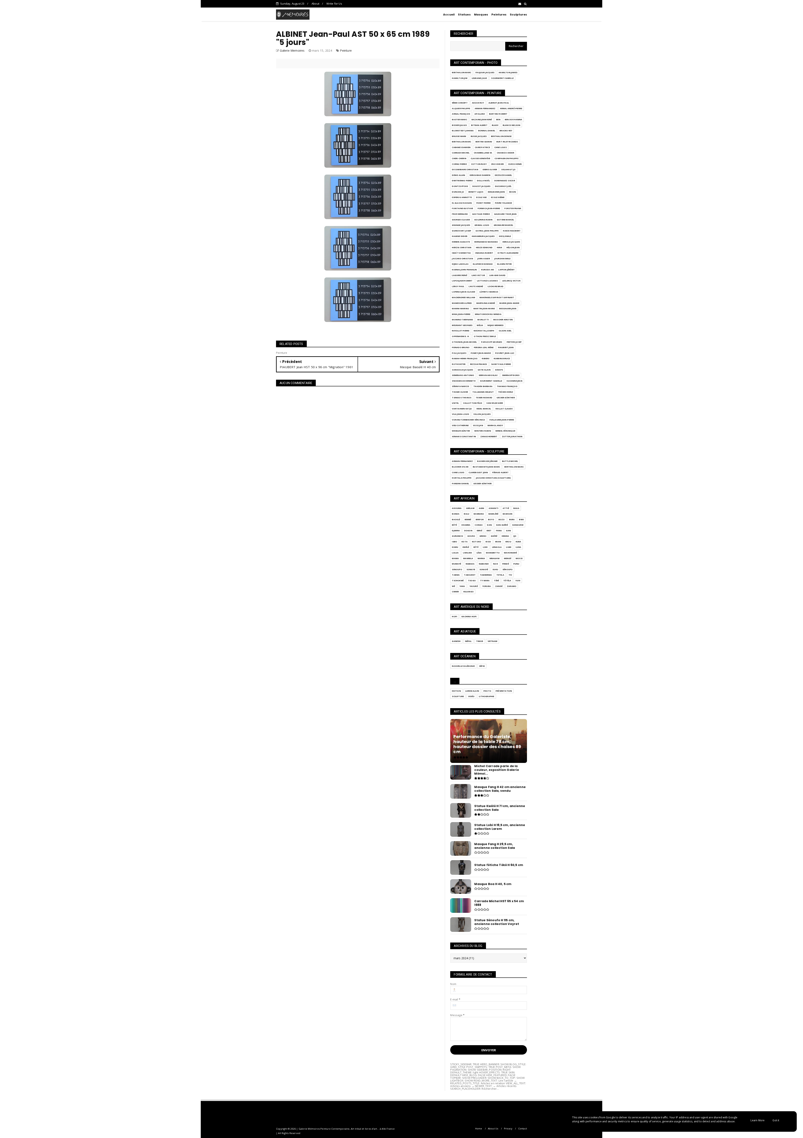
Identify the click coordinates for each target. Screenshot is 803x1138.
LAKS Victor (478, 275)
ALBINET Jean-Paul (498, 102)
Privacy (508, 1128)
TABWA (456, 574)
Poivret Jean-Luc (504, 353)
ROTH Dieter (458, 364)
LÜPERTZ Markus (488, 291)
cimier (455, 591)
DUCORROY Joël (503, 186)
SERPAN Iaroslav (488, 375)
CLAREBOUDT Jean (478, 472)
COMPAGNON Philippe (506, 158)
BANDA (455, 513)
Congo (479, 525)
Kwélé (466, 547)
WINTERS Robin (482, 430)
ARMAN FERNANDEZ (485, 108)
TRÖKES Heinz (505, 392)
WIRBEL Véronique (505, 430)
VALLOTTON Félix (472, 403)
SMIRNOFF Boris (511, 375)
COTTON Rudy (479, 164)
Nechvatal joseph (484, 330)
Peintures (498, 15)
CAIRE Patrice (482, 147)
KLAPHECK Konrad (483, 264)
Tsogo (472, 580)
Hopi (454, 616)
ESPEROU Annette (462, 197)
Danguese (518, 525)
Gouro (471, 536)
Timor (479, 641)
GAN (508, 530)
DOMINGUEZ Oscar (504, 180)
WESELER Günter (461, 430)
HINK (499, 247)
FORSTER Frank (512, 208)
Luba (518, 547)
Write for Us (334, 3)
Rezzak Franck (478, 364)
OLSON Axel (505, 330)
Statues (464, 15)
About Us (493, 1128)
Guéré (494, 536)
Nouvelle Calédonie (463, 666)
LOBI (485, 547)
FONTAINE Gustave (462, 208)
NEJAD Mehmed (495, 325)
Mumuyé (456, 563)
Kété (475, 547)
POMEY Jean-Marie (481, 353)
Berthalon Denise (501, 136)
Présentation (504, 691)
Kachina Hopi (469, 616)
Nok (495, 563)
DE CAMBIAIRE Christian (465, 169)
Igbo (454, 541)
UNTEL (455, 403)
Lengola (497, 547)
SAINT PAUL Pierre (501, 364)
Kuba (518, 541)
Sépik (482, 666)
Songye (471, 569)
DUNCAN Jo (458, 191)
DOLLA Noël (483, 180)
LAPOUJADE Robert (462, 280)
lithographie (486, 696)
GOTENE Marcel (505, 219)
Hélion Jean (513, 247)
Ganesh (456, 641)
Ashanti (493, 508)
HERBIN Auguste (461, 241)
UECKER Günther (506, 397)
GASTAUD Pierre (481, 214)
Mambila (468, 558)
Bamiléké (493, 513)
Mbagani (495, 558)
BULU (466, 513)
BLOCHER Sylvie (460, 466)
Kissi (488, 541)
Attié (506, 508)
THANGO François (507, 386)
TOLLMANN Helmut (483, 392)
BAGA (516, 508)
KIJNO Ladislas (460, 264)
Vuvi (517, 580)
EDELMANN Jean (496, 191)
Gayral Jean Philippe (487, 230)
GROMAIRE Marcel (503, 225)
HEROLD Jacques (511, 241)
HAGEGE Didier (459, 236)
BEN (498, 119)
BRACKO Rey (506, 130)
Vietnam (492, 641)
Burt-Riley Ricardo (507, 141)
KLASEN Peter (504, 264)
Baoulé (456, 519)
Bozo (502, 519)
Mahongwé (510, 552)
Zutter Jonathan (512, 436)
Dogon (468, 530)
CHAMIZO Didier (505, 152)
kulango (468, 591)
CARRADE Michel (460, 152)
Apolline (479, 113)
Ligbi (508, 547)
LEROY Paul (458, 286)
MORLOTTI (483, 319)
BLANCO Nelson (511, 125)
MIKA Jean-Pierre (461, 314)
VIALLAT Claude (504, 408)
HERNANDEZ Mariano (486, 241)
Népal (468, 641)
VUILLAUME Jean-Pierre (501, 419)
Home (478, 1128)
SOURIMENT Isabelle (502, 78)
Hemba (505, 536)
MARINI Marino (460, 308)
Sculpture (458, 696)
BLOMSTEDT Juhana (463, 130)
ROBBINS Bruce (502, 358)
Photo (487, 691)
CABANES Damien (461, 147)
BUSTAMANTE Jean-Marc (486, 466)
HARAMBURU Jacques (483, 236)
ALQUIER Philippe (461, 108)
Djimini (456, 530)
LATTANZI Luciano (487, 280)
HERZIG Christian (461, 247)
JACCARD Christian (462, 258)
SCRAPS (499, 369)
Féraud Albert (500, 472)
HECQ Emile (505, 236)
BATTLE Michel (510, 461)
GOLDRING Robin (483, 219)
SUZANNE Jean (514, 380)
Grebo (482, 536)
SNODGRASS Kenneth (463, 380)
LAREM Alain (472, 691)
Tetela (500, 574)
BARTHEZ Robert (498, 113)
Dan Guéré (502, 525)
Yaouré (473, 586)
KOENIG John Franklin (464, 269)
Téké (496, 580)
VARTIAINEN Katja (462, 408)
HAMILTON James (508, 72)
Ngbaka (470, 563)
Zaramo (511, 586)
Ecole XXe (481, 197)
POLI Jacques (459, 353)
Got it (775, 1120)
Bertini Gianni (484, 141)
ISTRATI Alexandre (507, 253)
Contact (522, 1128)
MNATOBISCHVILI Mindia (488, 314)
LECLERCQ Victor (511, 280)
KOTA (465, 541)
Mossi (519, 558)
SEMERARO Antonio (463, 375)
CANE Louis (500, 147)
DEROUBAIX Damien (480, 175)
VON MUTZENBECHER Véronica (468, 419)
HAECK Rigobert (511, 230)
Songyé (483, 569)
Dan (489, 525)
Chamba (465, 525)
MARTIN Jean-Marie (484, 308)
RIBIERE (485, 358)
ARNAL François (461, 113)
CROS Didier (497, 164)
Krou (508, 541)
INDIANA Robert (484, 253)
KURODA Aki (487, 269)
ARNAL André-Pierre (511, 108)
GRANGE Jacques (461, 225)
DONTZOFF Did (460, 186)
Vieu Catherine (460, 425)
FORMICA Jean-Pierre (489, 208)
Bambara (479, 513)
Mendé (507, 558)
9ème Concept (459, 102)
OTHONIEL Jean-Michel (464, 342)
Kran (498, 541)
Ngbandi (484, 563)
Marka (481, 558)
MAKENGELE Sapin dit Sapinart (496, 297)
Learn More (758, 1120)
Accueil (449, 15)
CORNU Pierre (459, 164)
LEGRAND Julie (479, 78)
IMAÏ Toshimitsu (461, 253)
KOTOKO (476, 541)
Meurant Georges (462, 325)
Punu (516, 563)
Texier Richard (484, 397)
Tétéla (507, 580)
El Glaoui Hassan (462, 203)
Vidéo (471, 696)
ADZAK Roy (478, 102)
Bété (454, 525)
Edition (456, 691)
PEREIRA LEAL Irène (484, 347)
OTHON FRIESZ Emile (485, 336)
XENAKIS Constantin (464, 436)
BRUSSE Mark (459, 136)
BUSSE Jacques (479, 136)
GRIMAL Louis (481, 225)
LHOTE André (476, 286)
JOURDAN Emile (502, 258)
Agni (481, 508)
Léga (479, 552)
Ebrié (479, 530)
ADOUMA (457, 508)
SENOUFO (457, 569)
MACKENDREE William (463, 297)
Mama (455, 558)
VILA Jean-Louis (460, 414)
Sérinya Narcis (460, 386)
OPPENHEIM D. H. (460, 336)
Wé (453, 586)
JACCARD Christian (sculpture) (493, 477)
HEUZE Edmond (484, 247)
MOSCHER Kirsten (503, 319)
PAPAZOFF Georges (491, 342)
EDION (512, 191)
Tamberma (486, 574)
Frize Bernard (460, 214)
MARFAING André (485, 303)
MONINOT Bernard (462, 319)
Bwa (521, 519)
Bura (512, 519)
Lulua (455, 552)
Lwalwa (467, 552)
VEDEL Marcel (483, 408)
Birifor (480, 519)
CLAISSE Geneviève (480, 158)
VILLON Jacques (482, 414)
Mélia (480, 325)
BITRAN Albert (479, 125)
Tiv (510, 574)
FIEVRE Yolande (503, 203)
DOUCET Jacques (481, 186)
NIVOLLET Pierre (460, 330)
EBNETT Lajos (475, 191)
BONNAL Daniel (486, 130)
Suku (495, 569)
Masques (481, 15)
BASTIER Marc (459, 119)
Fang (499, 530)
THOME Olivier (460, 392)
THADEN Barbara (482, 386)
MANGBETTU (493, 552)
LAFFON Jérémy (506, 269)
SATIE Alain (484, 369)
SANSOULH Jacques (462, 369)
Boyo (491, 519)
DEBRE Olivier (490, 169)
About (315, 3)
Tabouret (470, 574)
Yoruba (486, 586)
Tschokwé (458, 580)
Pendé (505, 563)
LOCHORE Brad (495, 286)
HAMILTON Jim (459, 78)
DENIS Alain (458, 175)
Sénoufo (508, 569)
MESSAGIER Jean (507, 308)
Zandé (499, 586)
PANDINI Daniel (460, 483)
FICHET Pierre (483, 203)
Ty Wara (485, 580)
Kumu (455, 547)
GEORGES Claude (461, 219)
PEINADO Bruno (460, 347)
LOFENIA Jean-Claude (463, 291)
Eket (489, 530)
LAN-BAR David (497, 275)
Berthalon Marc (461, 72)
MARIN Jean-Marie (509, 303)
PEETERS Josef (514, 342)
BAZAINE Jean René (482, 119)
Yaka (462, 586)
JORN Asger (483, 258)
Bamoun (507, 513)
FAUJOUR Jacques (485, 72)
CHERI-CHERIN (459, 158)
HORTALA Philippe (461, 477)
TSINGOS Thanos (461, 397)
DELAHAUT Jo (508, 169)
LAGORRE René (459, 275)
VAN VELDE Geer (494, 403)
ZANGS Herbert (488, 436)
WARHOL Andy (495, 425)
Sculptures (518, 15)
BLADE (495, 125)
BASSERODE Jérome (487, 461)
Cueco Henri (515, 164)
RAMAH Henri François (464, 358)
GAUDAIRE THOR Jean (505, 214)
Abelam (470, 508)
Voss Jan (478, 425)
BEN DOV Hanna (513, 119)
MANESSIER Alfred (462, 303)
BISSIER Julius (459, 125)
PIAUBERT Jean (506, 347)
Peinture (346, 50)
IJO (515, 536)
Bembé (468, 519)
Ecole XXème (497, 197)
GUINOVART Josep (461, 230)
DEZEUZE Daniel (503, 175)
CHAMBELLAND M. (483, 152)
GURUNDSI (457, 536)
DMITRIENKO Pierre (462, 180)
